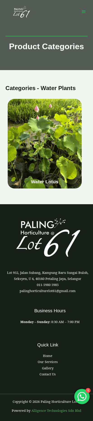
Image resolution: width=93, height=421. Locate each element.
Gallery (47, 368)
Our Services (48, 361)
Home (47, 355)
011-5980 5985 (48, 284)
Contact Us (48, 374)
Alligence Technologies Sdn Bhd (56, 410)
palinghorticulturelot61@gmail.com (48, 290)
